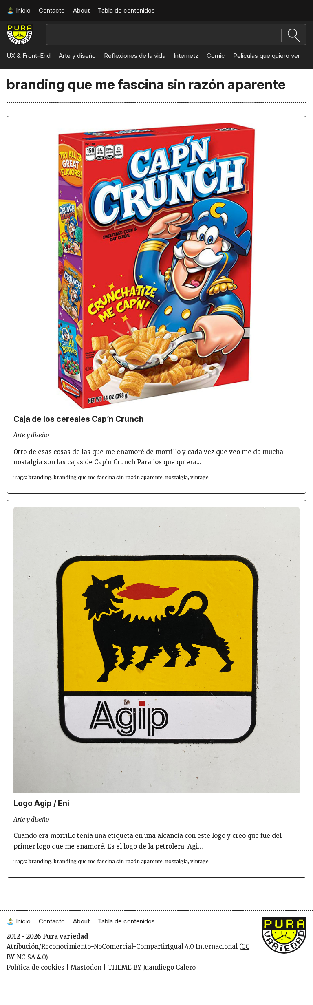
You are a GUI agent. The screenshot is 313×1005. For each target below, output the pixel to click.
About (81, 10)
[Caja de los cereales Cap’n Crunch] (156, 407)
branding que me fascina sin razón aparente (108, 477)
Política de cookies (35, 967)
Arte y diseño (77, 56)
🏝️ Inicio (19, 10)
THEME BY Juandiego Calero (152, 967)
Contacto (52, 10)
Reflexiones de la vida (134, 56)
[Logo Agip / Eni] (156, 791)
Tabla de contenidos (126, 10)
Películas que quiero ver (266, 56)
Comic (216, 56)
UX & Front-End (29, 56)
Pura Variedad (20, 32)
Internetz (186, 56)
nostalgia (176, 477)
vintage (199, 477)
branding (40, 477)
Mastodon (86, 967)
